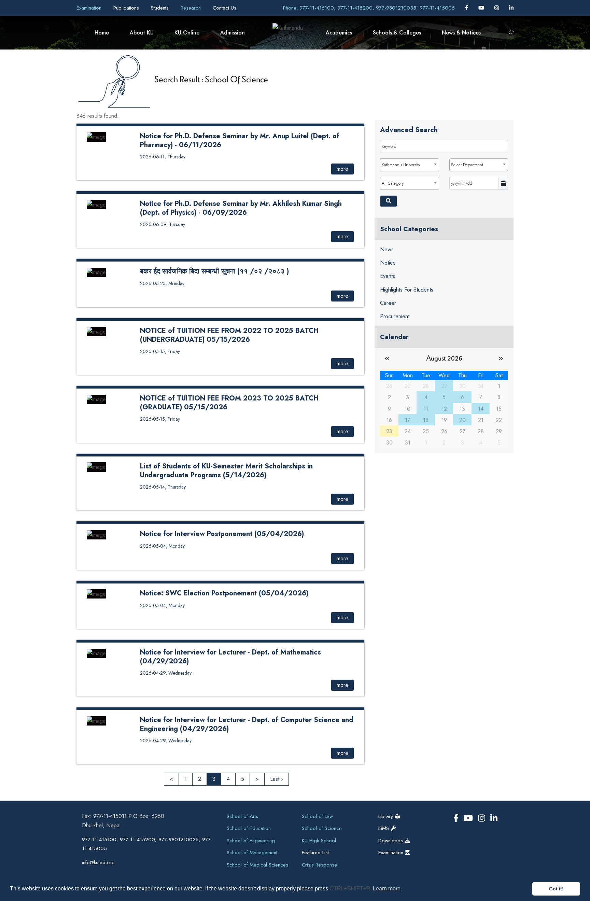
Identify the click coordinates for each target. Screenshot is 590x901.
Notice (388, 263)
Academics (339, 33)
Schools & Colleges (397, 33)
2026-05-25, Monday (162, 283)
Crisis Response (319, 865)
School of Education (249, 828)
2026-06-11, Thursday (162, 156)
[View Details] (96, 136)
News (387, 249)
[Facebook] (467, 8)
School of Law (317, 816)
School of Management (252, 852)
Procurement (394, 316)
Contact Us (224, 8)
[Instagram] (497, 8)
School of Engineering (251, 840)
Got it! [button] (556, 888)
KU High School (319, 840)
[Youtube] (482, 8)
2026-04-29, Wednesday (166, 673)
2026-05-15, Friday (160, 351)
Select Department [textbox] (467, 165)
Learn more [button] (387, 888)
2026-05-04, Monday (162, 546)
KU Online (186, 33)
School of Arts (242, 816)
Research (191, 8)
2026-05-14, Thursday (163, 486)
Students (160, 8)
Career (388, 303)
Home (102, 33)
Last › (276, 779)
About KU (142, 33)
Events (387, 276)
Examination (89, 8)
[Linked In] (511, 8)
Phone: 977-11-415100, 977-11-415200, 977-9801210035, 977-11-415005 (369, 8)
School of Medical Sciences (257, 865)
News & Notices (461, 33)
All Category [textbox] (393, 183)
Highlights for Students (406, 290)
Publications (127, 8)
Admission (232, 33)
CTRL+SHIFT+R (350, 888)
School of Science (322, 828)
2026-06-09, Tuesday (162, 224)
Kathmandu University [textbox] (401, 165)
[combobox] (409, 164)
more (342, 169)
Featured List (315, 852)
